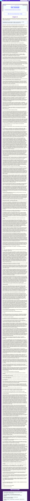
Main (1, 0)
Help (9, 0)
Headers (6, 0)
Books (3, 0)
